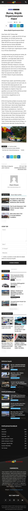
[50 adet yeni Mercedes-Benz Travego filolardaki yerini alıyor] (5, 405)
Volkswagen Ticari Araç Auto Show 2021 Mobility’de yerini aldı (18, 397)
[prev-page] (3, 221)
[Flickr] (9, 500)
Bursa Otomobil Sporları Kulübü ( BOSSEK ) (11, 148)
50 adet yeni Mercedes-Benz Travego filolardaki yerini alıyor (18, 405)
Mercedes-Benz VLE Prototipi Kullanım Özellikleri (16, 215)
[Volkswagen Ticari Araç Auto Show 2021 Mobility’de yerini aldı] (5, 397)
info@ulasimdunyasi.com (16, 489)
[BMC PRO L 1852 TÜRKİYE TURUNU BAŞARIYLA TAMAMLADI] (5, 375)
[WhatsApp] (18, 25)
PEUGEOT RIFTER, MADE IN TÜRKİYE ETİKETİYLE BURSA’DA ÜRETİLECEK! (17, 200)
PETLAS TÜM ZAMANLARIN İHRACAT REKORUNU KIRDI (20, 168)
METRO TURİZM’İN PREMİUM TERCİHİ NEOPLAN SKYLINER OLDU (18, 366)
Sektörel (12, 279)
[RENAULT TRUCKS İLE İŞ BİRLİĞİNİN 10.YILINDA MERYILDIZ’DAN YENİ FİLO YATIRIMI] (5, 292)
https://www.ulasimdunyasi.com (14, 187)
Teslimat (3, 324)
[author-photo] (14, 182)
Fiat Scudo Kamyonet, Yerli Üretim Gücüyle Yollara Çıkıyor (18, 208)
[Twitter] (14, 25)
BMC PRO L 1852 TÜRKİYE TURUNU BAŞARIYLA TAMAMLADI (17, 374)
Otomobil (9, 5)
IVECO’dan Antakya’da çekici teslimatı (7, 167)
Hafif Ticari (4, 202)
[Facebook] (11, 25)
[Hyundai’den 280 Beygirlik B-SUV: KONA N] (5, 285)
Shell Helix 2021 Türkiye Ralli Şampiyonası (10, 150)
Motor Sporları (16, 5)
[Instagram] (14, 500)
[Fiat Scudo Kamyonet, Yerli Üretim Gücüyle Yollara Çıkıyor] (5, 208)
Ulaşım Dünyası (14, 185)
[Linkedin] (21, 25)
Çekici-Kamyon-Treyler (15, 297)
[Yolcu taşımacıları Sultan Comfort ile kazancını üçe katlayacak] (5, 277)
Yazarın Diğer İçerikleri (16, 194)
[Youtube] (22, 500)
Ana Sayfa (4, 5)
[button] (2, 2)
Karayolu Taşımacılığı (15, 377)
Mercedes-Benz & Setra (15, 408)
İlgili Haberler (5, 194)
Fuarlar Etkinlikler (14, 400)
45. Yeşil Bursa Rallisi (12, 146)
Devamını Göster (13, 309)
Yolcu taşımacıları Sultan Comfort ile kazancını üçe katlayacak (17, 277)
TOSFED (22, 150)
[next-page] (5, 221)
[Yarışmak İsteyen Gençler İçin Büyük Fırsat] (5, 303)
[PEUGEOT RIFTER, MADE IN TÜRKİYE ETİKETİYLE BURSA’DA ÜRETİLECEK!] (5, 200)
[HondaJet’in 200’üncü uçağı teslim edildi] (7, 321)
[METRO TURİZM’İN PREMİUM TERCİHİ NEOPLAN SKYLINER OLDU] (5, 366)
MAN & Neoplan (14, 369)
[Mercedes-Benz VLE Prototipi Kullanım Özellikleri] (5, 215)
